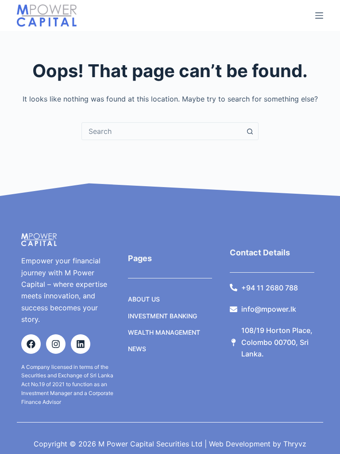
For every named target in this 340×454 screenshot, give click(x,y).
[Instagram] (56, 344)
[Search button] (249, 131)
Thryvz (293, 443)
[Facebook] (31, 344)
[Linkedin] (80, 344)
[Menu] (319, 16)
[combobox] (161, 131)
